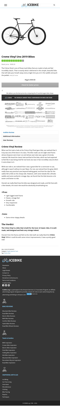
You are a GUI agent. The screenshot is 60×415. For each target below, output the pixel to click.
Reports (4, 394)
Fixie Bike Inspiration (8, 350)
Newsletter (5, 265)
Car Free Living (6, 382)
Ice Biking (5, 379)
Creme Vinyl (7, 253)
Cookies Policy (6, 283)
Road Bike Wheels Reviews (10, 326)
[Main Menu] (5, 5)
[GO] (54, 5)
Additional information (11, 136)
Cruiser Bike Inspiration (9, 345)
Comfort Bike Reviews (9, 321)
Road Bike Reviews (8, 313)
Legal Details (6, 270)
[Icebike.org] (30, 5)
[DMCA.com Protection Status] (32, 295)
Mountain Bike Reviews (9, 311)
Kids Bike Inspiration (8, 355)
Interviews (5, 384)
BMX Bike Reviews (8, 318)
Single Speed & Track (12, 251)
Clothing (4, 389)
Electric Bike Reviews (8, 316)
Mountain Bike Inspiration (10, 358)
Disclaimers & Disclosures (10, 278)
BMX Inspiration (7, 343)
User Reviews (8, 140)
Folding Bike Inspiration (9, 353)
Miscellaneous (6, 387)
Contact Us (5, 273)
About (4, 268)
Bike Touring (6, 392)
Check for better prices (30, 85)
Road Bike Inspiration (8, 363)
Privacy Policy (6, 275)
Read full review (14, 75)
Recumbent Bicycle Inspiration (11, 360)
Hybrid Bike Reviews (8, 323)
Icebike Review (8, 132)
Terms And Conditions (9, 280)
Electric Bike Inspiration (9, 348)
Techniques (5, 397)
